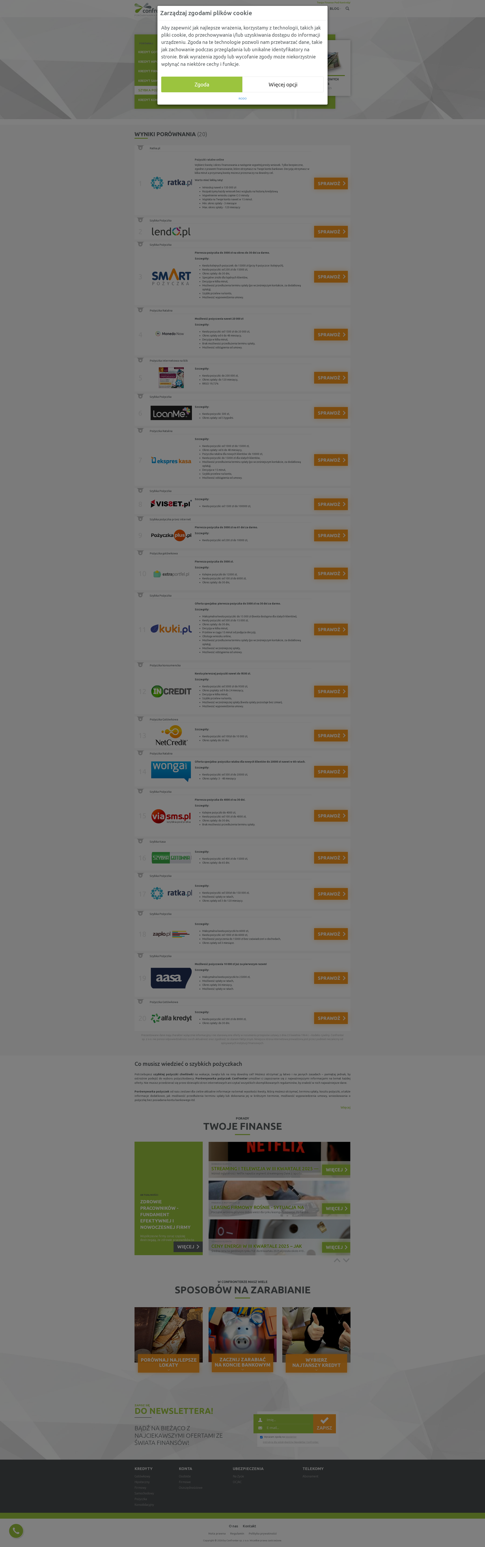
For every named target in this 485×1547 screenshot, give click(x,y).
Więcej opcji (283, 84)
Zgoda (202, 84)
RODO (243, 98)
